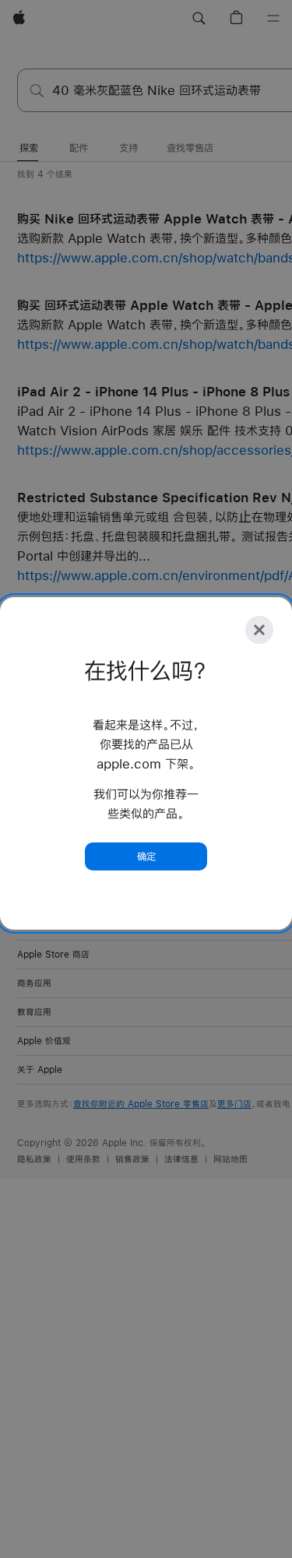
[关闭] (259, 630)
